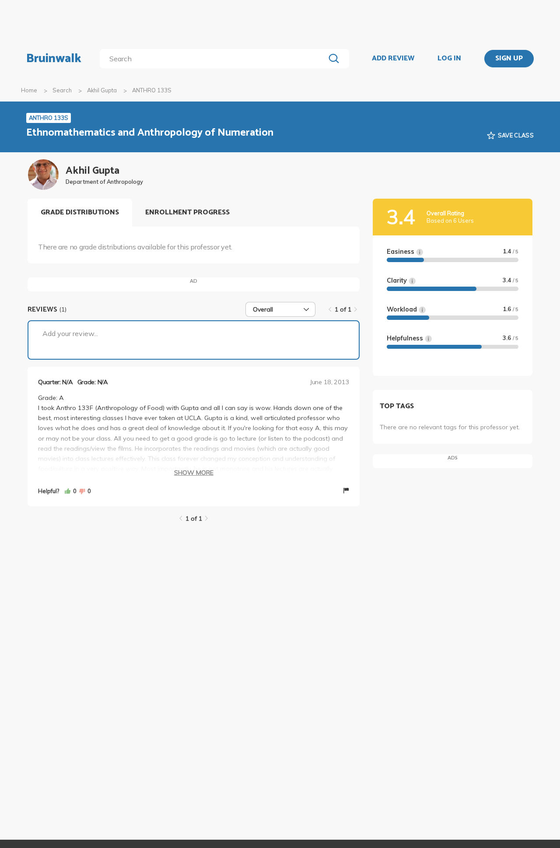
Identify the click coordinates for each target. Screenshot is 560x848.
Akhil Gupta (102, 90)
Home (29, 90)
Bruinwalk (53, 58)
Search (62, 90)
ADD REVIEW (393, 58)
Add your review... (70, 333)
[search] (214, 58)
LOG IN (449, 58)
